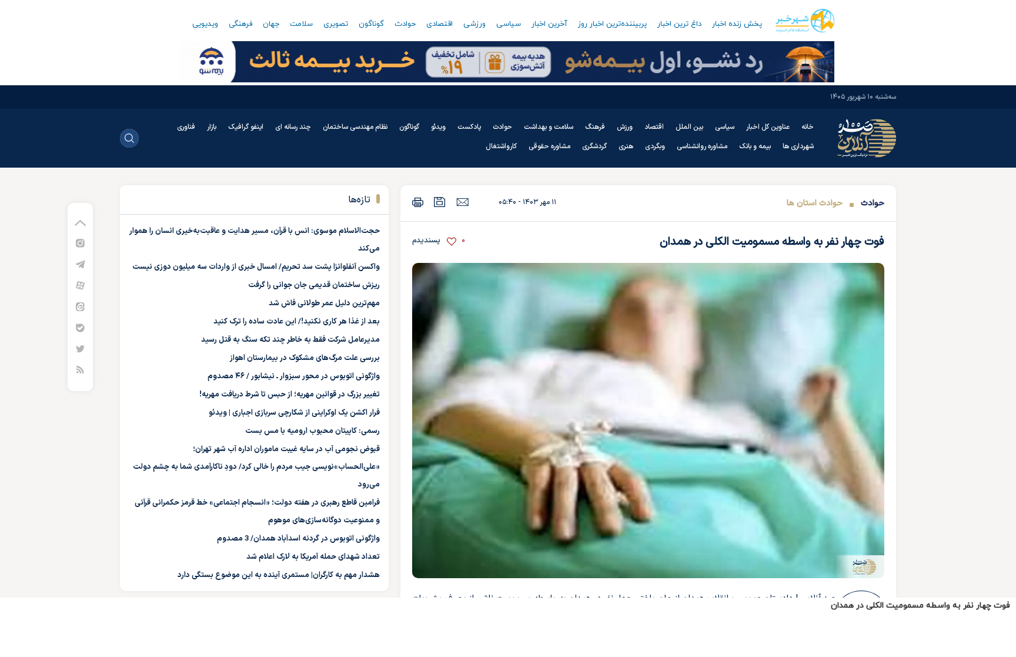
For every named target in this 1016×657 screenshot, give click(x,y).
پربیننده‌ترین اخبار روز (612, 24)
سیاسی (508, 24)
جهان (271, 24)
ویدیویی (205, 24)
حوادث (405, 24)
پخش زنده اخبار (737, 24)
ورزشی (474, 24)
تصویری (335, 24)
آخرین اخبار (549, 24)
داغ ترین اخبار (679, 24)
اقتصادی (439, 24)
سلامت (301, 24)
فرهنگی (240, 24)
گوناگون (371, 24)
